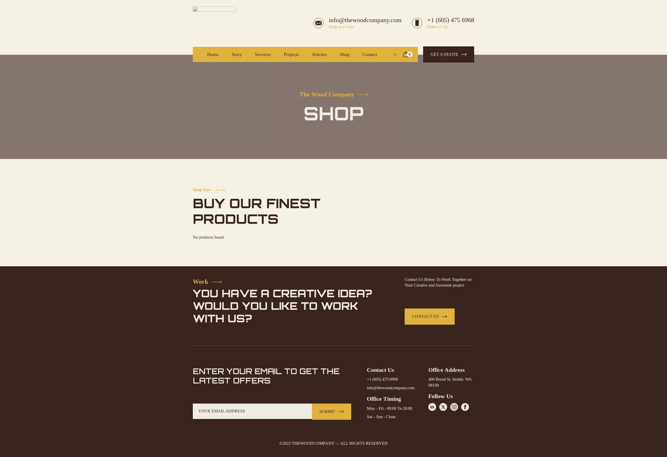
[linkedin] (432, 407)
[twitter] (443, 407)
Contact (369, 54)
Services (263, 54)
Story (237, 54)
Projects (291, 54)
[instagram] (454, 407)
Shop (344, 54)
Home (213, 54)
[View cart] (406, 54)
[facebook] (465, 407)
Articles (319, 54)
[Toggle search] (395, 54)
